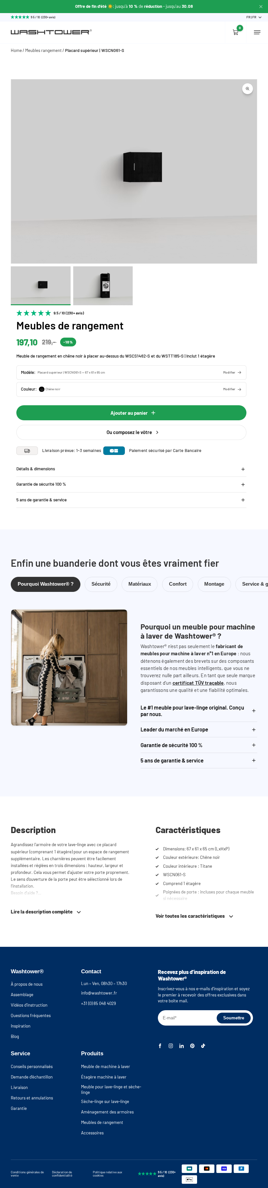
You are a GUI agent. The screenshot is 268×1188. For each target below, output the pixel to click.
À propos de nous (26, 984)
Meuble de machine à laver (105, 1066)
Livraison (19, 1087)
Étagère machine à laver (103, 1076)
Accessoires (92, 1132)
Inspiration (20, 1026)
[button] (131, 372)
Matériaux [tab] (139, 584)
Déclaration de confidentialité (62, 1173)
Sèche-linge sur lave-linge (105, 1101)
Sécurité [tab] (101, 584)
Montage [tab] (214, 584)
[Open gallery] (247, 88)
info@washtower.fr (99, 993)
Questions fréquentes (31, 1015)
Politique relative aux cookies (107, 1173)
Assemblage (22, 994)
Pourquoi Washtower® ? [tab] (46, 584)
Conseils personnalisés (32, 1066)
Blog (15, 1036)
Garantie (19, 1108)
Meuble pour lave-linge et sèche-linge (111, 1089)
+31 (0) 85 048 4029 (98, 1003)
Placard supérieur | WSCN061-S (94, 50)
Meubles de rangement (102, 1122)
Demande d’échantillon (32, 1076)
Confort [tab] (178, 584)
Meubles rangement (43, 50)
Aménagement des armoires (107, 1111)
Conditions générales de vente (27, 1173)
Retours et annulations (32, 1097)
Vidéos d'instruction (29, 1005)
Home (16, 50)
